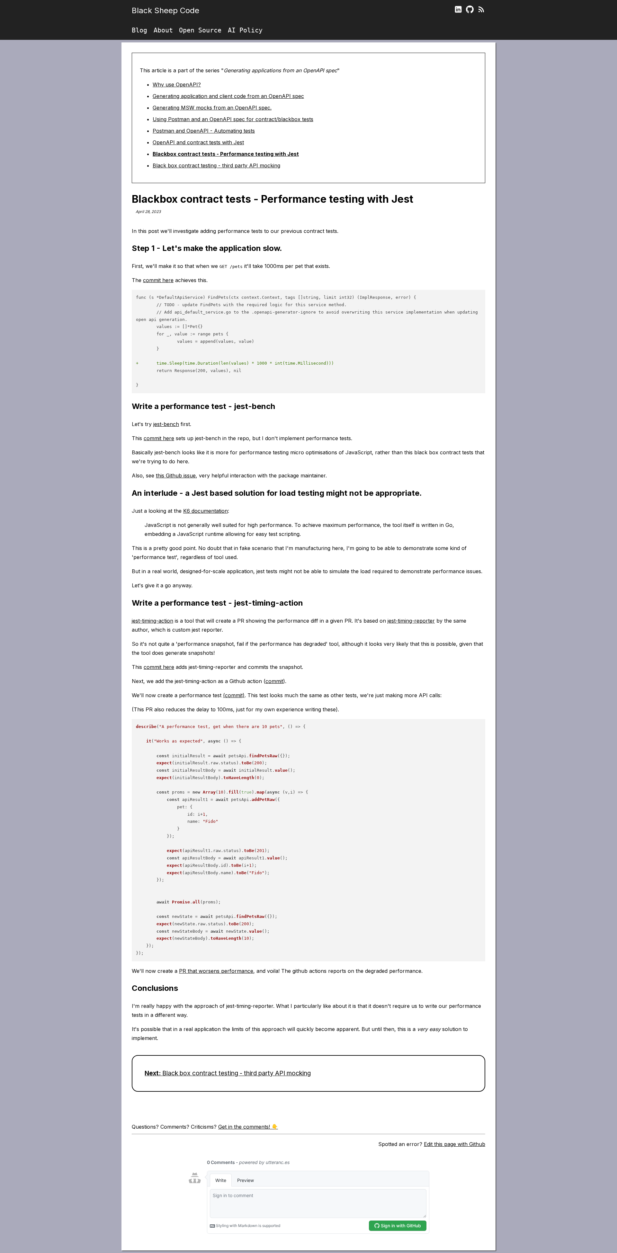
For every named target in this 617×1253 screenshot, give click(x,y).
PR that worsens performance (216, 971)
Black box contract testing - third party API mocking (216, 165)
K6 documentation (205, 511)
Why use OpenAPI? (177, 84)
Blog (139, 30)
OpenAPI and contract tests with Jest (198, 142)
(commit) (234, 695)
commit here (158, 280)
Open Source (200, 30)
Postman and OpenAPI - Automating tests (204, 131)
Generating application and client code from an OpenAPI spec (228, 96)
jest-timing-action (152, 621)
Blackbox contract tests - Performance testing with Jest (226, 154)
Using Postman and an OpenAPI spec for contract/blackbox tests (233, 119)
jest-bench (166, 424)
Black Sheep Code (165, 10)
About (163, 30)
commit (274, 681)
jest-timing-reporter (411, 621)
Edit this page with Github (454, 1144)
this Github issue (176, 475)
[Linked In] (458, 10)
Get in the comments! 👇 (248, 1127)
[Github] (470, 10)
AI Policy (245, 30)
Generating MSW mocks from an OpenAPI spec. (212, 107)
